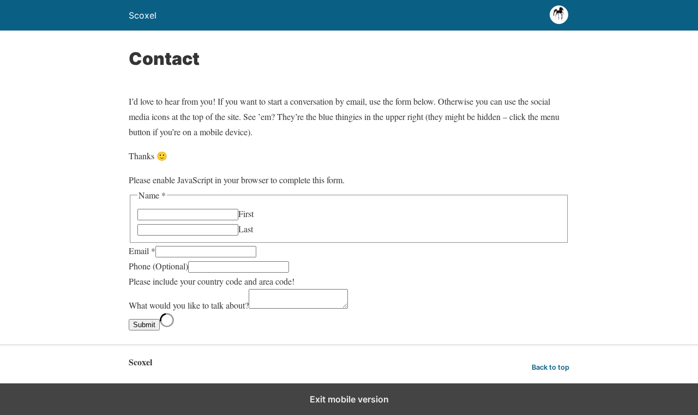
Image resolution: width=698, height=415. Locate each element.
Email (142, 250)
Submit (144, 325)
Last (245, 228)
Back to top (550, 367)
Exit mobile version (349, 399)
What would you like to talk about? (189, 305)
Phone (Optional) (158, 266)
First (246, 213)
